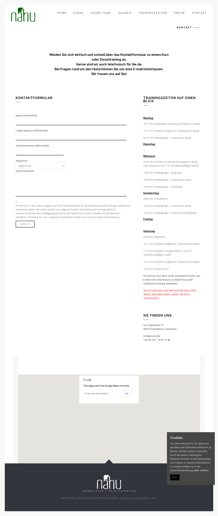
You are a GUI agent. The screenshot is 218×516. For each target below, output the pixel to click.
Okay (175, 477)
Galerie (125, 13)
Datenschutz (142, 498)
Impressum (128, 498)
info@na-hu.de (100, 213)
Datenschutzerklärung (108, 217)
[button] (109, 417)
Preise (179, 13)
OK (127, 393)
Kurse (79, 13)
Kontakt (199, 13)
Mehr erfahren (201, 470)
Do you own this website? (96, 394)
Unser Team (101, 13)
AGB (154, 498)
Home (62, 13)
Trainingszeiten (153, 13)
